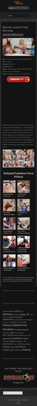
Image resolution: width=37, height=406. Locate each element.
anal (4, 311)
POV (25, 341)
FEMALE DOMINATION (15, 325)
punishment (8, 344)
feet (24, 322)
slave (20, 344)
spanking (6, 347)
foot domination (20, 333)
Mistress (12, 341)
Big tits (22, 311)
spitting (12, 347)
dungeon (29, 320)
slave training (26, 344)
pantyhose (19, 341)
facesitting (19, 322)
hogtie (4, 281)
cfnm (31, 314)
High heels (6, 338)
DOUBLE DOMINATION (20, 319)
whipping (26, 349)
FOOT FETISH (8, 335)
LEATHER (6, 341)
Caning (22, 314)
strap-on (18, 350)
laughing (8, 281)
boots (16, 315)
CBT (28, 314)
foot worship (19, 279)
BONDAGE (19, 277)
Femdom (12, 279)
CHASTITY (5, 317)
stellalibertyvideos (8, 350)
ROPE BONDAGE (28, 281)
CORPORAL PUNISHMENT (15, 317)
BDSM (17, 311)
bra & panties (26, 277)
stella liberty (20, 346)
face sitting (13, 322)
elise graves (6, 322)
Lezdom (10, 277)
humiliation (17, 338)
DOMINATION (8, 319)
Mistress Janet (18, 35)
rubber (15, 344)
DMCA (18, 403)
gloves (25, 335)
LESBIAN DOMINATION (17, 281)
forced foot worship (27, 279)
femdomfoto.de (21, 329)
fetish (12, 333)
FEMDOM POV (6, 333)
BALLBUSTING (10, 311)
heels (29, 335)
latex (26, 338)
